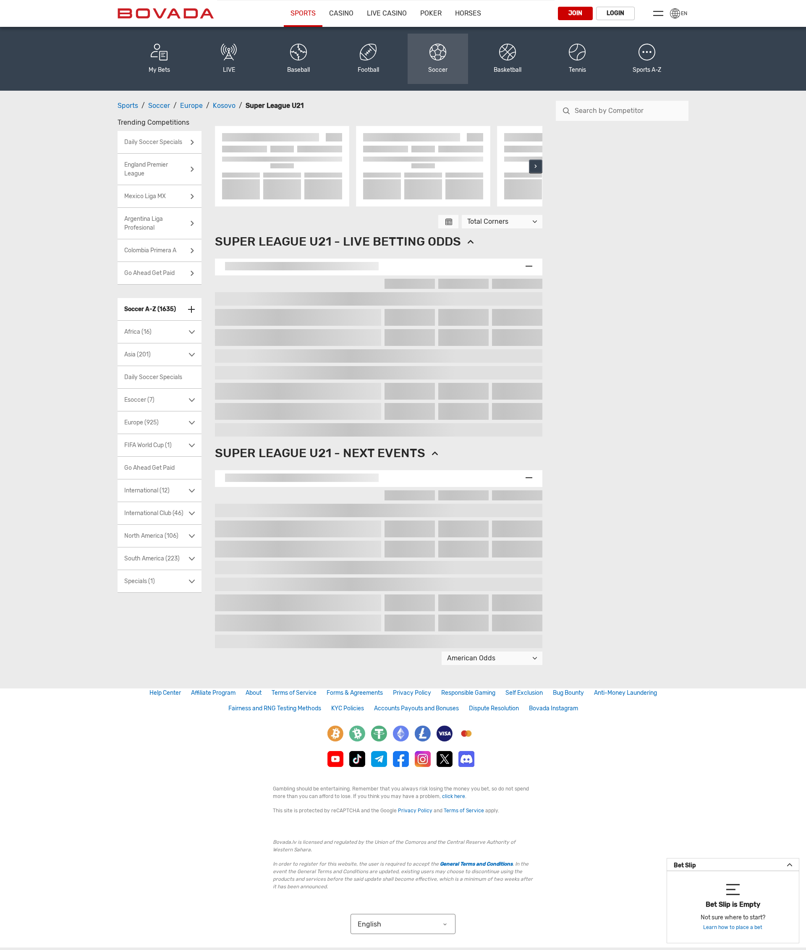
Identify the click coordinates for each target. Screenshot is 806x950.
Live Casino (387, 13)
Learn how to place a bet (732, 927)
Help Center (165, 692)
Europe (191, 106)
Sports (303, 13)
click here (453, 796)
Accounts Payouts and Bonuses (416, 708)
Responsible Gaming (468, 692)
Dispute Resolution (494, 708)
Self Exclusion (524, 692)
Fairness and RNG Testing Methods (274, 708)
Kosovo (224, 106)
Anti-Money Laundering (625, 692)
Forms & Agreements (355, 692)
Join (575, 13)
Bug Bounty (568, 692)
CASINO (341, 13)
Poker (431, 13)
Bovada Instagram (553, 708)
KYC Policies (347, 708)
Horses (468, 13)
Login (615, 13)
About (254, 692)
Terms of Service (294, 692)
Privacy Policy (412, 692)
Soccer (159, 106)
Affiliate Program (213, 692)
